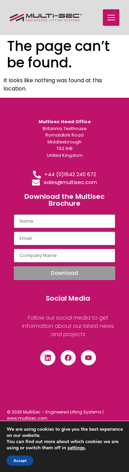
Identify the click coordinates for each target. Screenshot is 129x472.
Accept (19, 460)
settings (76, 448)
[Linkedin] (47, 357)
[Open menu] (111, 17)
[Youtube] (88, 357)
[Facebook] (68, 357)
